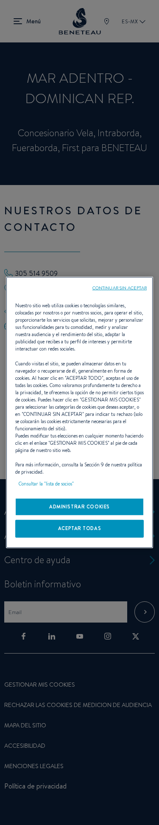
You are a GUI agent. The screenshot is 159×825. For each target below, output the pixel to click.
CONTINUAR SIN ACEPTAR (119, 288)
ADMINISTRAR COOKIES (79, 506)
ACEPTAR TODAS (79, 528)
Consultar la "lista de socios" (46, 483)
